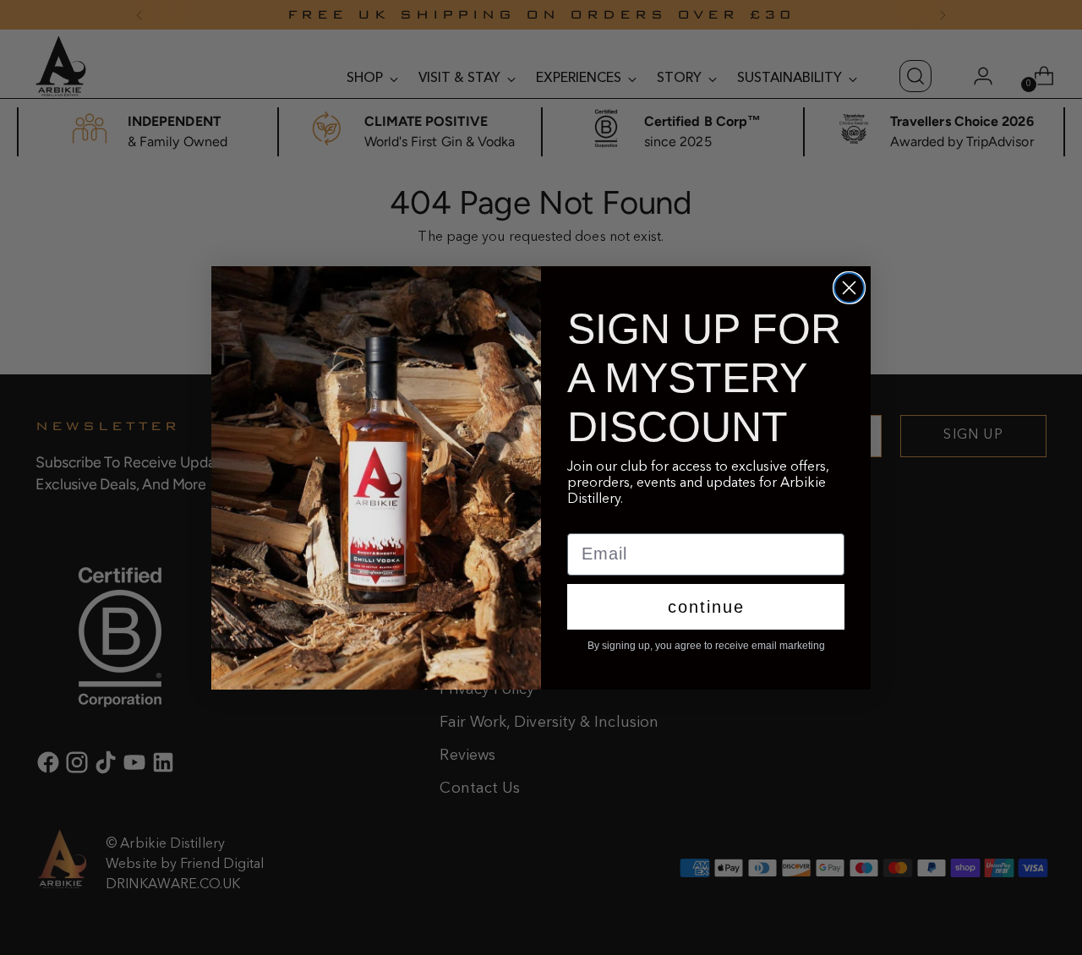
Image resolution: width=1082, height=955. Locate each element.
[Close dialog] (849, 288)
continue (706, 607)
